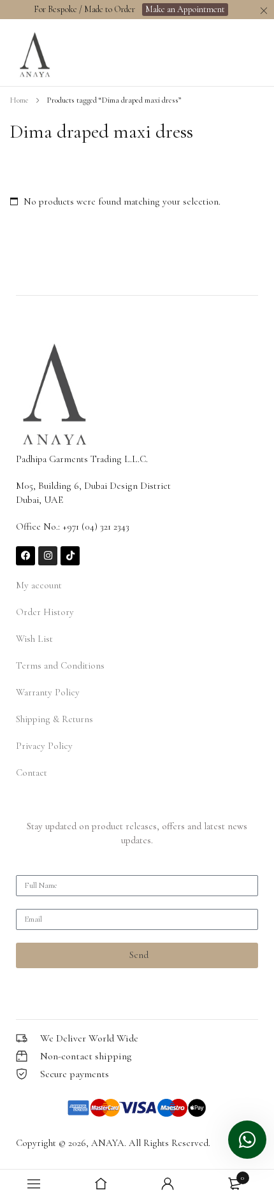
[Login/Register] (167, 1183)
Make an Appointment (185, 9)
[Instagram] (47, 555)
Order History (45, 612)
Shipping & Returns (54, 719)
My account (39, 585)
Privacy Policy (44, 745)
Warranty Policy (48, 692)
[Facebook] (25, 555)
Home (19, 100)
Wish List (34, 638)
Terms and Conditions (60, 665)
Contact (31, 772)
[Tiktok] (70, 555)
